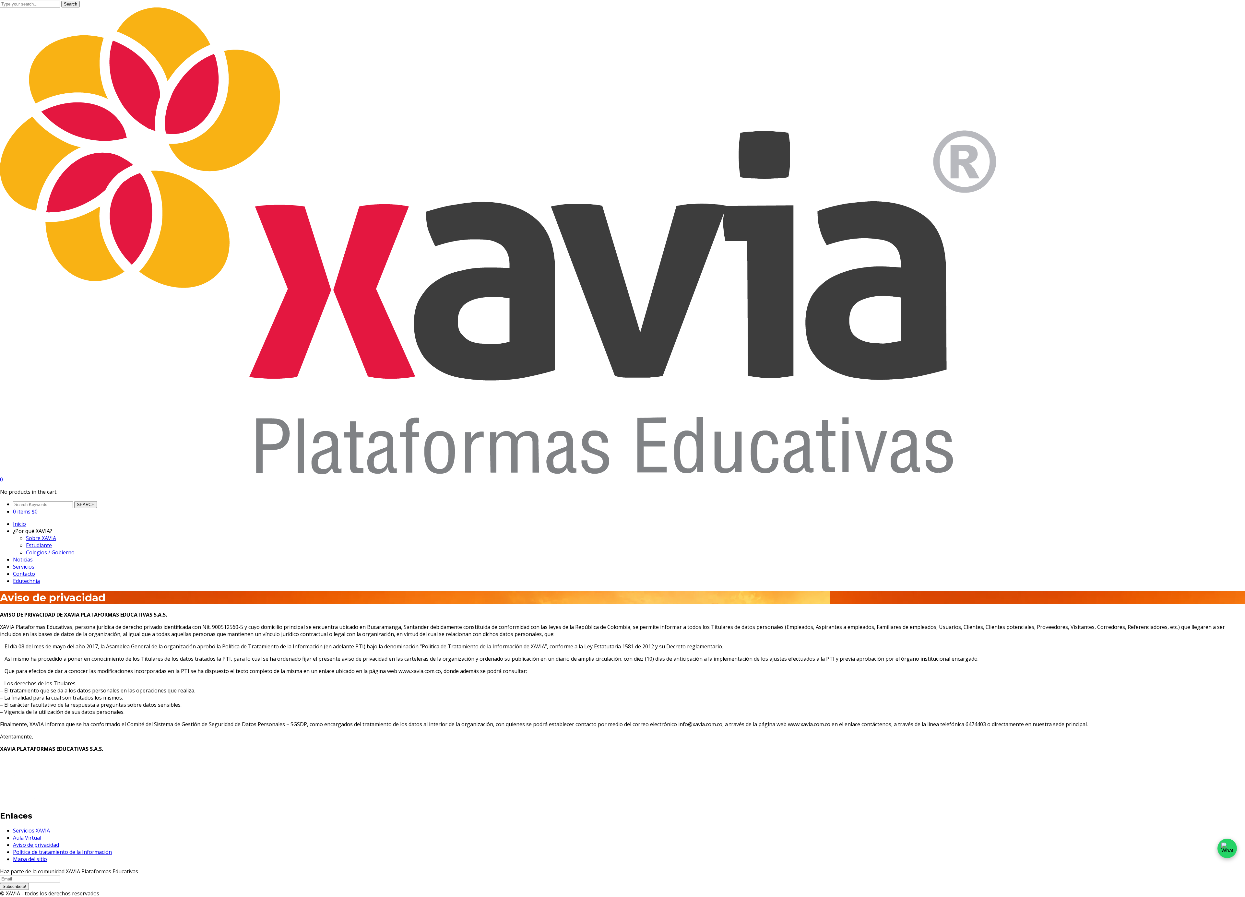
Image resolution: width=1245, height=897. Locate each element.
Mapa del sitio (30, 859)
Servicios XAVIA (31, 830)
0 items (25, 511)
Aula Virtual (27, 837)
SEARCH (85, 504)
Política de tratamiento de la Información (62, 852)
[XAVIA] (498, 472)
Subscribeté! (14, 886)
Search (70, 4)
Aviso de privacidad (36, 844)
